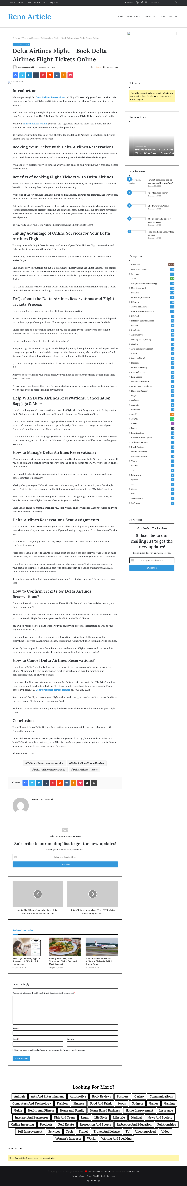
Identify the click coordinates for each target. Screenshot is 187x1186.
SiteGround (134, 1171)
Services (135, 274)
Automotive (137, 335)
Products (135, 330)
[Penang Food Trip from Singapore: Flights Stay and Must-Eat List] (65, 947)
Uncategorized (138, 288)
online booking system (35, 123)
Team (28, 2)
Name (16, 1028)
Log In (162, 16)
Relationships (137, 433)
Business (135, 264)
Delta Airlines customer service (45, 763)
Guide (134, 353)
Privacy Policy (133, 16)
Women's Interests (140, 381)
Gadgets (135, 400)
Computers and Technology (144, 283)
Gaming (134, 344)
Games (134, 423)
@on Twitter (15, 1148)
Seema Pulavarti (25, 67)
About (21, 2)
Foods (134, 428)
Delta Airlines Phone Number (87, 763)
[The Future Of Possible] (137, 209)
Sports (134, 479)
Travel (134, 419)
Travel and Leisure (30, 38)
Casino (134, 465)
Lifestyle (135, 302)
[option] (151, 140)
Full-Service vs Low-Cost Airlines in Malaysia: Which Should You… (99, 961)
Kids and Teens (138, 372)
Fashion (135, 293)
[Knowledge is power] (137, 196)
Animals (135, 405)
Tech (45, 2)
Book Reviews (137, 447)
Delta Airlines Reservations (49, 769)
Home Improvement (141, 297)
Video (134, 461)
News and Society (139, 391)
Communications (139, 456)
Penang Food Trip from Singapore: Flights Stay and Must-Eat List (63, 961)
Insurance (135, 409)
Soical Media (137, 498)
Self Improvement (139, 442)
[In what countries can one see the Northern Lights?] (137, 183)
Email (16, 1039)
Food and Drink (138, 358)
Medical (134, 363)
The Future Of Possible (159, 205)
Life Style (135, 316)
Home (12, 2)
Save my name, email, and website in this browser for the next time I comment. (50, 1050)
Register (173, 16)
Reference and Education (142, 311)
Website (70, 1039)
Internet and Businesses (142, 321)
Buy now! (54, 2)
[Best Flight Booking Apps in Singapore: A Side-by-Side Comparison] (29, 947)
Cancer (134, 489)
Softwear (135, 503)
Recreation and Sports (141, 437)
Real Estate (136, 377)
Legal (133, 395)
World (37, 2)
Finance (134, 325)
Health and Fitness (140, 269)
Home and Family (139, 367)
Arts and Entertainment (142, 349)
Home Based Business (141, 386)
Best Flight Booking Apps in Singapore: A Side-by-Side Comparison (26, 961)
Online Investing (139, 451)
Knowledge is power (158, 192)
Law (133, 494)
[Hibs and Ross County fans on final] (137, 235)
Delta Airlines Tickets (85, 769)
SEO (133, 484)
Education (136, 475)
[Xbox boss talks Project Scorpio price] (137, 222)
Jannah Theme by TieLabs (99, 1171)
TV (132, 470)
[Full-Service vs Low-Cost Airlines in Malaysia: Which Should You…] (102, 947)
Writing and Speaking (141, 339)
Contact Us (149, 16)
